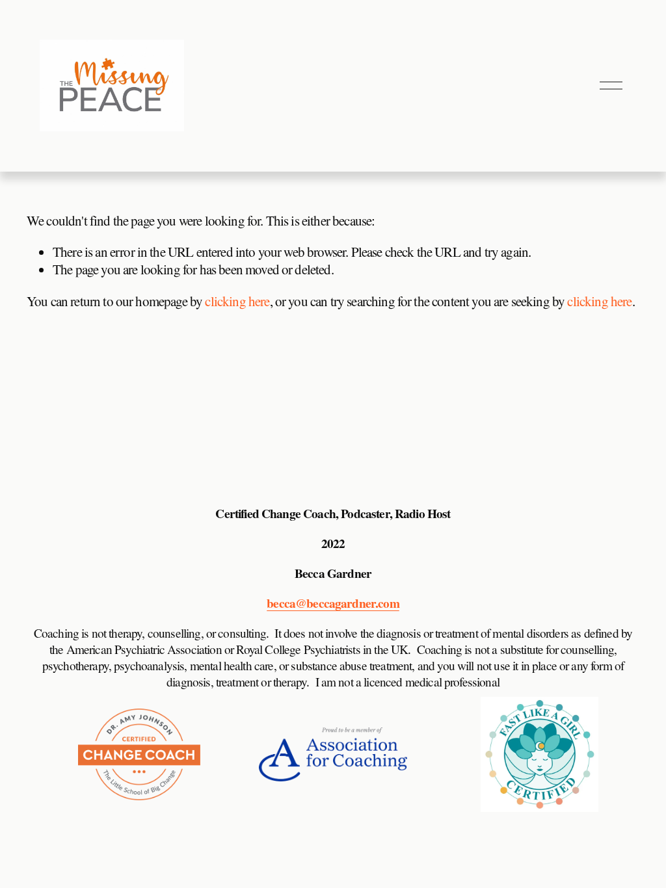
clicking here (237, 301)
